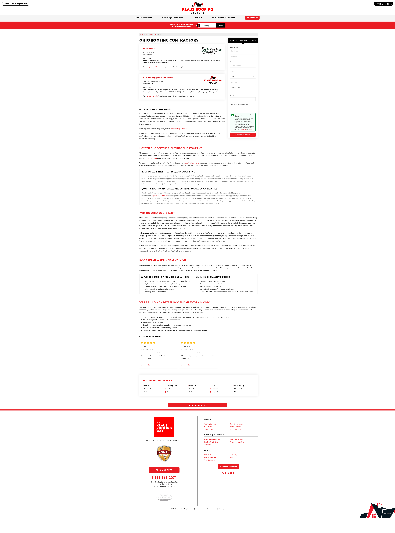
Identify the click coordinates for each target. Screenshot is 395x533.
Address (232, 62)
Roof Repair (208, 426)
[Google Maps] (222, 473)
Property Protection (237, 442)
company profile (152, 67)
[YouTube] (231, 473)
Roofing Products (236, 426)
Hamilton (192, 389)
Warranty (207, 444)
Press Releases (209, 460)
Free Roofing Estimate (178, 128)
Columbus (147, 392)
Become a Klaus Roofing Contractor (15, 4)
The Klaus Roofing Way (212, 439)
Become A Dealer (228, 466)
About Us (207, 455)
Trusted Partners (210, 457)
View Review (146, 365)
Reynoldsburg (239, 386)
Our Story (233, 455)
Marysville (215, 392)
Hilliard (191, 392)
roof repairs (152, 158)
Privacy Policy (200, 509)
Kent (213, 386)
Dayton (169, 389)
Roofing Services (210, 424)
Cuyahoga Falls (172, 386)
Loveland (215, 389)
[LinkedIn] (234, 473)
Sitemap (221, 509)
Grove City (192, 386)
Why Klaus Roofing (236, 439)
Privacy (250, 129)
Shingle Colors (209, 429)
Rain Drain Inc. (149, 48)
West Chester (238, 389)
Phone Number (235, 87)
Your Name (234, 47)
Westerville (238, 392)
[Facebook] (225, 473)
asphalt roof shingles (160, 195)
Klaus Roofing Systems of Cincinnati (158, 77)
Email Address (235, 96)
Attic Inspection (235, 429)
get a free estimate (198, 405)
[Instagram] (228, 473)
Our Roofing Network (211, 442)
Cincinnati (147, 389)
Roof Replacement (236, 424)
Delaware (170, 392)
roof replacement (192, 163)
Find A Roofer (164, 470)
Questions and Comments (239, 104)
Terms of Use (243, 129)
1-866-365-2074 (384, 3)
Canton (146, 386)
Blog (231, 457)
